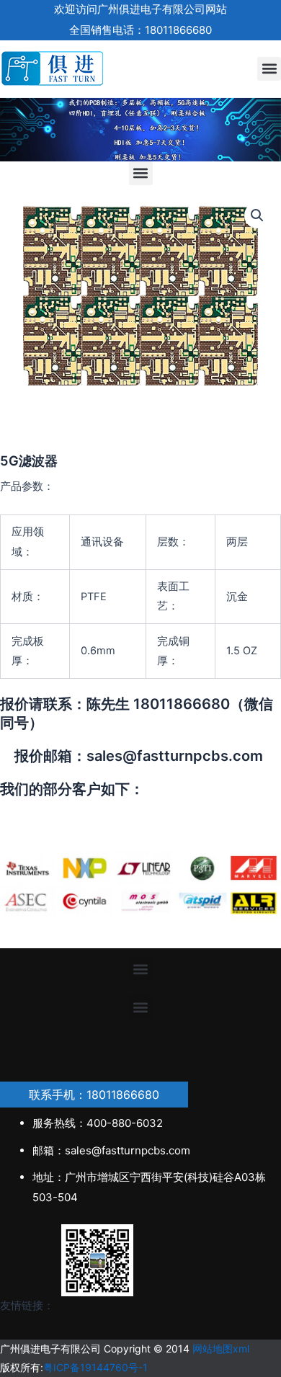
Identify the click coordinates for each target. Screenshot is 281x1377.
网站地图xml (220, 1348)
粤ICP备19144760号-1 (95, 1367)
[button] (269, 69)
